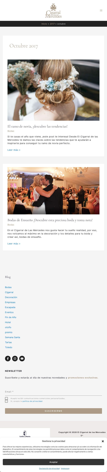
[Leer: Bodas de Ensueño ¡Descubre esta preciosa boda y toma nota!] (53, 190)
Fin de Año (10, 317)
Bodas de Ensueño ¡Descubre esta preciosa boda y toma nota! (50, 220)
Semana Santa (12, 337)
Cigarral (9, 292)
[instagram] (15, 358)
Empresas (10, 302)
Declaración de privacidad (49, 468)
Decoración (11, 297)
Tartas (8, 342)
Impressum (65, 468)
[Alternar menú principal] (101, 10)
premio (8, 332)
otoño (8, 327)
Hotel (8, 322)
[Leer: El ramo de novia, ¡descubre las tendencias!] (53, 90)
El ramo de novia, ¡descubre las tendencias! (37, 126)
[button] (102, 441)
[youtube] (22, 358)
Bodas (11, 131)
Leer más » (14, 149)
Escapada (10, 307)
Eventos (9, 312)
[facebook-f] (8, 358)
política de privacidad (32, 401)
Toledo (8, 347)
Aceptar (53, 462)
